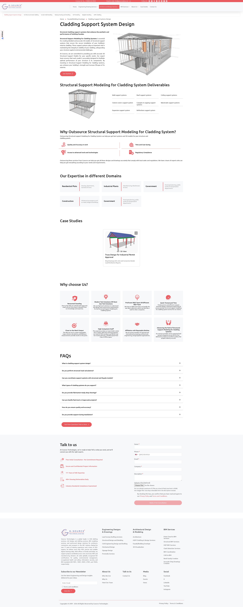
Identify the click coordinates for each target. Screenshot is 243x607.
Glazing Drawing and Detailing (62, 14)
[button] (158, 502)
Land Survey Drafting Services (112, 537)
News (145, 582)
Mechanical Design (108, 547)
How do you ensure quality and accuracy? (76, 407)
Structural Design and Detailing (112, 540)
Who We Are (106, 576)
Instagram (167, 589)
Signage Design (107, 550)
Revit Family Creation (171, 558)
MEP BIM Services (170, 545)
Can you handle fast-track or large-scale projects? (79, 400)
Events (145, 579)
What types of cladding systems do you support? (79, 385)
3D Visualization (138, 547)
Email (136, 459)
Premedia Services (108, 554)
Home (62, 19)
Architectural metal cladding (31, 14)
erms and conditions (71, 587)
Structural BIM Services (171, 542)
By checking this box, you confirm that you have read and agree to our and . (159, 495)
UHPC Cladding (97, 14)
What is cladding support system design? (76, 363)
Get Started (67, 73)
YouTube (167, 586)
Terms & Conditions (176, 603)
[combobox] (136, 454)
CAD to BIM (168, 555)
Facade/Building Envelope (76, 19)
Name (136, 444)
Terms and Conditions (159, 496)
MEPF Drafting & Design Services (144, 540)
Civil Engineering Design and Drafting (114, 544)
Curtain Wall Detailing (46, 14)
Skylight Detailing (86, 14)
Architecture (137, 537)
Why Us (104, 579)
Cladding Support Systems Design (12, 14)
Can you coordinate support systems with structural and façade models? (87, 378)
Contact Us (126, 576)
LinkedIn (166, 582)
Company (138, 466)
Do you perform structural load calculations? (78, 371)
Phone (137, 451)
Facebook (167, 576)
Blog (144, 576)
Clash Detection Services (172, 548)
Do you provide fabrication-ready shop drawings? (79, 392)
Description (138, 474)
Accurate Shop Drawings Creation (172, 562)
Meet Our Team (107, 582)
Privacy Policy (144, 496)
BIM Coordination (169, 552)
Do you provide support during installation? (77, 414)
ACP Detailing (76, 14)
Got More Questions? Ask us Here (75, 424)
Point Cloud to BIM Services (170, 537)
